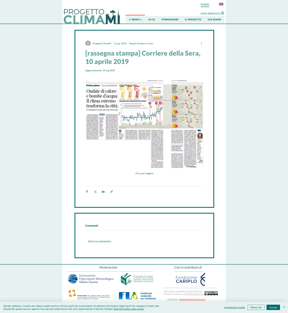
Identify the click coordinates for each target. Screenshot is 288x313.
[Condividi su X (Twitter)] (95, 191)
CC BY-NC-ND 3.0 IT (193, 294)
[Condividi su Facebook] (86, 191)
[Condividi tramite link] (111, 191)
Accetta (273, 307)
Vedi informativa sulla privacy (129, 309)
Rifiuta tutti (256, 307)
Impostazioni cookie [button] (234, 307)
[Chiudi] (284, 307)
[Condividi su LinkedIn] (103, 191)
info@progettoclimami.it (192, 299)
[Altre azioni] (201, 43)
